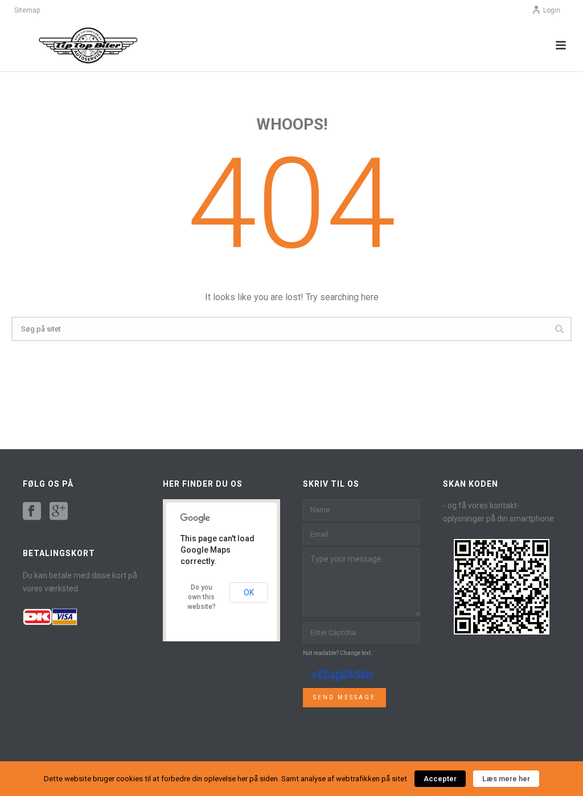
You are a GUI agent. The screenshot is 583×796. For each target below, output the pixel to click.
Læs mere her (506, 778)
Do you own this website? (201, 597)
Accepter (440, 778)
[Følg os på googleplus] (59, 511)
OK (249, 592)
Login (551, 10)
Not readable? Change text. (337, 653)
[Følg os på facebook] (32, 511)
